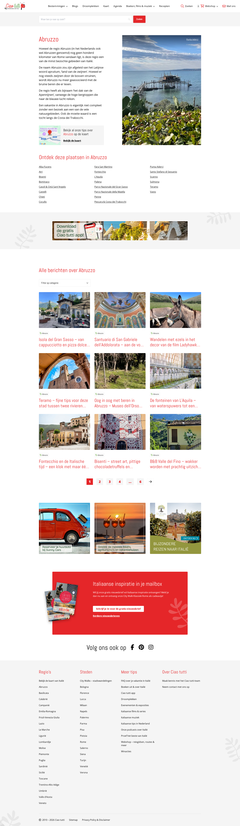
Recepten (164, 6)
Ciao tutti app (128, 693)
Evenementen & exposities (135, 705)
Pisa (82, 729)
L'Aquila (98, 176)
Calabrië (43, 699)
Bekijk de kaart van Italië (51, 680)
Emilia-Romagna (47, 711)
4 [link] (120, 481)
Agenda (117, 6)
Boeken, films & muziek (139, 6)
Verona (84, 772)
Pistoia (83, 735)
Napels (83, 711)
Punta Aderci (192, 39)
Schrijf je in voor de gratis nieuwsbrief (118, 608)
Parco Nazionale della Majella (109, 191)
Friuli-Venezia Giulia (49, 717)
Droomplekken (90, 6)
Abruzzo (45, 333)
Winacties (126, 751)
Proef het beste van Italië (134, 735)
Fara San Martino (103, 166)
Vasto (153, 191)
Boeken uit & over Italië (133, 686)
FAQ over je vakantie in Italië (135, 680)
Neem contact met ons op (175, 686)
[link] (150, 481)
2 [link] (100, 481)
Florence (84, 693)
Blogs (75, 6)
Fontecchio (100, 171)
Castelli (42, 191)
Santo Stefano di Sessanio (163, 171)
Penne (97, 196)
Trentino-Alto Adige (49, 784)
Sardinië (43, 766)
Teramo (154, 186)
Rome (83, 741)
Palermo (84, 717)
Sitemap (73, 819)
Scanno (154, 176)
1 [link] (90, 481)
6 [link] (140, 481)
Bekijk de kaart (72, 140)
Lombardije (45, 741)
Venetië (84, 766)
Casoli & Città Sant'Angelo (52, 186)
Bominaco (44, 181)
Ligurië (42, 735)
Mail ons (231, 6)
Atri (41, 171)
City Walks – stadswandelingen (96, 680)
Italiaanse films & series (133, 711)
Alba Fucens (45, 166)
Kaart (106, 6)
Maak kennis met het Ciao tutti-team (181, 680)
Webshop (210, 6)
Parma (83, 723)
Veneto (42, 803)
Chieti (42, 196)
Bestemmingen (56, 6)
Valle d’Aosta (45, 796)
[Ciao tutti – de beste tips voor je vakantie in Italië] (14, 6)
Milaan (83, 705)
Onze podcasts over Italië (134, 729)
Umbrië (43, 790)
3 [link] (110, 481)
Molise (42, 748)
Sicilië (42, 772)
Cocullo (43, 201)
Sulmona (154, 181)
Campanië (44, 705)
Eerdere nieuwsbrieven (106, 615)
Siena (83, 754)
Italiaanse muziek (130, 717)
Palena (98, 181)
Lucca (83, 699)
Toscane (43, 778)
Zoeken (188, 6)
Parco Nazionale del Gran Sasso (111, 186)
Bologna (84, 686)
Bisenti (42, 176)
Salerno (84, 748)
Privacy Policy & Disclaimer (96, 819)
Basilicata (44, 693)
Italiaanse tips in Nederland (135, 723)
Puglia (42, 760)
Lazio (41, 723)
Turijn (83, 760)
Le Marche (44, 729)
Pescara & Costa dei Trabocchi (110, 201)
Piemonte (44, 754)
